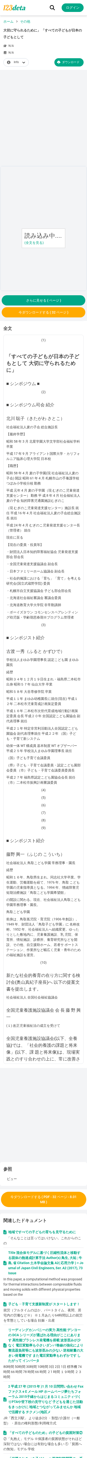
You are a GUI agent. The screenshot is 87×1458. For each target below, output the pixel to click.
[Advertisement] (43, 119)
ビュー (12, 1179)
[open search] (52, 8)
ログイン (73, 8)
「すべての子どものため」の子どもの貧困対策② (45, 1433)
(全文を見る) (34, 243)
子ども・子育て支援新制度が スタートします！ (44, 1304)
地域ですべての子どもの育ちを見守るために (42, 1232)
